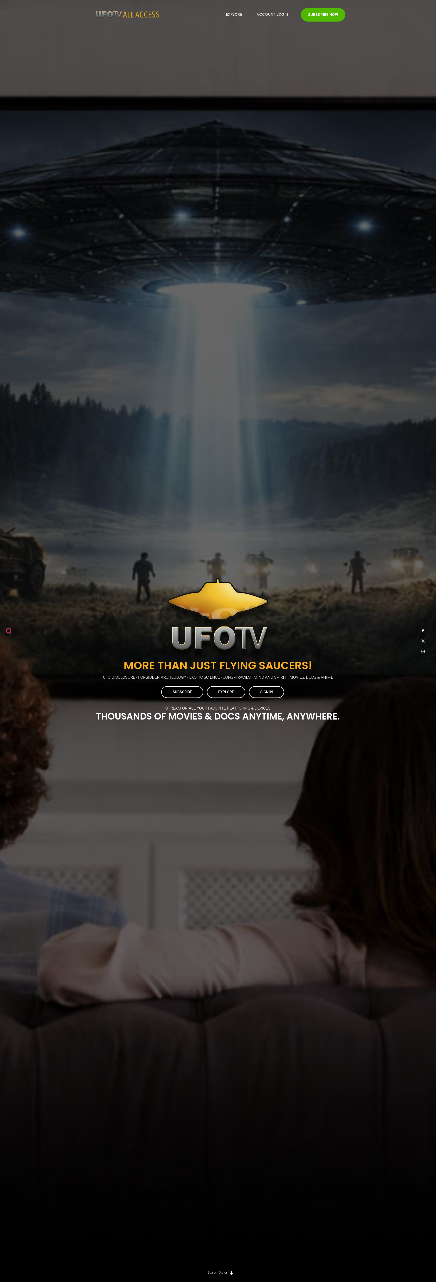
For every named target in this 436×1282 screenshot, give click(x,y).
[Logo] (125, 15)
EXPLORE (234, 14)
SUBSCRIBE (182, 692)
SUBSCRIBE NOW (323, 14)
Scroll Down (218, 1272)
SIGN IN (266, 692)
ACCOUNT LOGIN (272, 14)
